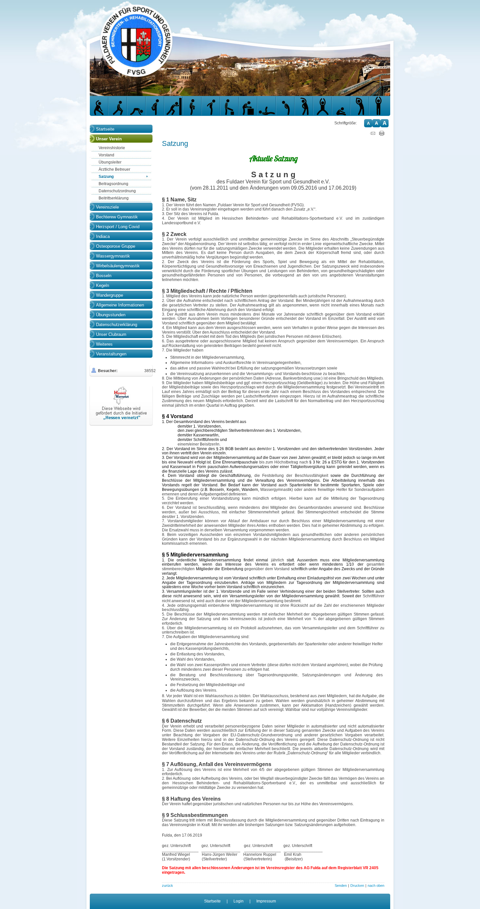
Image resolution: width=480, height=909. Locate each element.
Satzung (106, 176)
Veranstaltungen (111, 354)
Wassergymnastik (113, 256)
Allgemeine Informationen (120, 305)
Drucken (357, 885)
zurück (167, 885)
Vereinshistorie (112, 148)
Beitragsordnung (113, 183)
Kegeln (102, 285)
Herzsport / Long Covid (117, 226)
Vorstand (106, 155)
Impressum (266, 901)
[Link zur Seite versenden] (372, 134)
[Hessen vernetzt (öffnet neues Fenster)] (121, 424)
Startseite (105, 129)
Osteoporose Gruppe (115, 246)
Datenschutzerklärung (116, 324)
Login (238, 901)
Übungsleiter (110, 162)
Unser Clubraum (111, 334)
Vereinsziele (107, 207)
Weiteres (104, 344)
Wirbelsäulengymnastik (118, 265)
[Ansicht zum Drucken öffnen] (381, 134)
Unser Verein (109, 138)
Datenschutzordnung (117, 191)
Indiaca (103, 236)
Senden (341, 885)
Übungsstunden (110, 314)
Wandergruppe (109, 295)
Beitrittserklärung (114, 198)
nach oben (376, 885)
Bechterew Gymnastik (117, 216)
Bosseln (103, 275)
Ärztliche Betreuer (114, 169)
